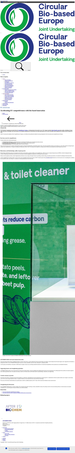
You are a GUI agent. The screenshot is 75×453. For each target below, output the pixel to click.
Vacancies (6, 435)
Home (4, 113)
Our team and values (8, 83)
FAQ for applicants (8, 99)
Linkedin (4, 438)
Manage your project (8, 97)
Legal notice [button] (5, 427)
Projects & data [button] (5, 100)
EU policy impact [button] (6, 88)
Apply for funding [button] (6, 93)
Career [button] (4, 432)
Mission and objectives (9, 80)
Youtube (4, 440)
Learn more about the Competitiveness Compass (11, 391)
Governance (7, 81)
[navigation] (4, 0)
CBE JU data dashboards (9, 102)
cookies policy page (26, 448)
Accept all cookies (51, 448)
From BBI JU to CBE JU (9, 82)
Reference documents (8, 86)
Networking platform (8, 98)
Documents (5, 105)
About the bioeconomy (9, 84)
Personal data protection (9, 429)
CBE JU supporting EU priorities (10, 89)
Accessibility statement (9, 431)
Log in (4, 74)
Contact (4, 436)
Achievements (5, 103)
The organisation (8, 79)
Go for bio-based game (9, 92)
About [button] (4, 78)
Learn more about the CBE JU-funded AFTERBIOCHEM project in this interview (17, 392)
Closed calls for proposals (9, 96)
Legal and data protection (9, 428)
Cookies (6, 430)
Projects (6, 101)
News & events (5, 104)
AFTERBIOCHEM (48, 157)
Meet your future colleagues (9, 434)
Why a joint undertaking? (9, 85)
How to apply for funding (9, 95)
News (20, 122)
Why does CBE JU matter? (9, 91)
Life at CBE (7, 433)
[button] (1, 107)
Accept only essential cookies (63, 448)
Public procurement (8, 87)
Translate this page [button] (6, 107)
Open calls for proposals (9, 94)
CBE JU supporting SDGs (9, 90)
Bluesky (4, 439)
